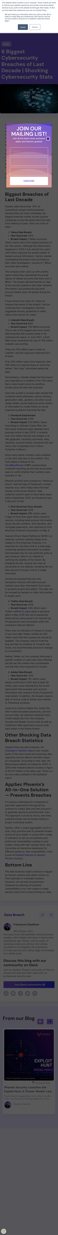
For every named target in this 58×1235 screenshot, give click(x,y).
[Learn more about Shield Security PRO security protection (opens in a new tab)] (3, 1231)
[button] (48, 138)
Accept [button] (22, 27)
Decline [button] (35, 27)
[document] (29, 617)
